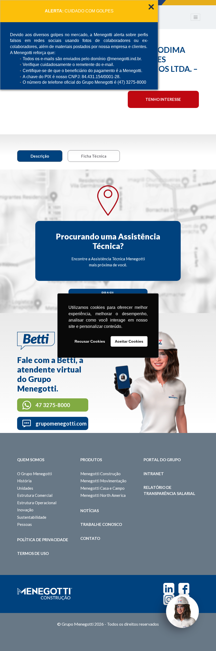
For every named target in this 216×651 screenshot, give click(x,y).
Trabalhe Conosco (101, 524)
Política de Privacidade (42, 539)
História (24, 480)
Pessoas (24, 524)
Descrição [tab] (40, 156)
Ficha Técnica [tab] (93, 156)
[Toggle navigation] (195, 17)
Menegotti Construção (100, 473)
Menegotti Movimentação (103, 480)
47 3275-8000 (53, 405)
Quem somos (30, 459)
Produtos (91, 459)
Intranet (154, 473)
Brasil (108, 293)
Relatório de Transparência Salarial (169, 490)
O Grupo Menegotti (34, 473)
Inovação (25, 509)
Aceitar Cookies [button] (129, 341)
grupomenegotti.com (61, 423)
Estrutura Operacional (36, 502)
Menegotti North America (103, 495)
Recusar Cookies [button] (90, 341)
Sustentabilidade (31, 517)
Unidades (25, 488)
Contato (90, 538)
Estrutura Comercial (34, 495)
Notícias (89, 510)
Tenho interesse (163, 99)
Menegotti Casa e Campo (102, 488)
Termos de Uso (33, 553)
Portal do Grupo (162, 459)
